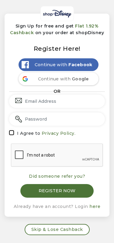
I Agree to (46, 133)
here (94, 206)
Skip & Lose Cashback (57, 229)
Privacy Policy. (59, 133)
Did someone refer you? (57, 176)
